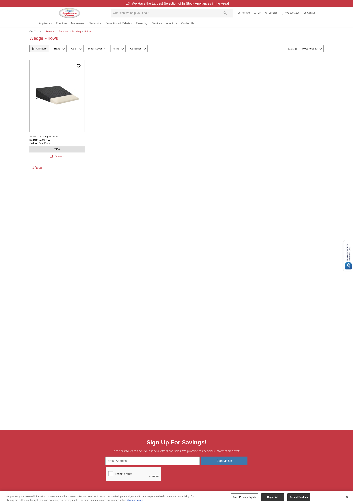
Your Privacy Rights (244, 497)
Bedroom (63, 31)
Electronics (94, 23)
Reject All (272, 497)
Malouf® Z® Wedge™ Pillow (43, 136)
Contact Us (187, 23)
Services (157, 23)
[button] (239, 13)
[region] (176, 497)
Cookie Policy (135, 500)
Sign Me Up (224, 460)
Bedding (76, 31)
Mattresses (77, 23)
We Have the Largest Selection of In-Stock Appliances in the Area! (180, 3)
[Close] (347, 497)
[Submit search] (225, 13)
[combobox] (59, 48)
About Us (171, 23)
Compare (59, 156)
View (57, 149)
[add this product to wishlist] (78, 65)
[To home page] (69, 13)
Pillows (88, 31)
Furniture (61, 23)
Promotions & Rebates (119, 23)
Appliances (45, 23)
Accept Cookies (299, 497)
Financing (141, 23)
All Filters (41, 48)
